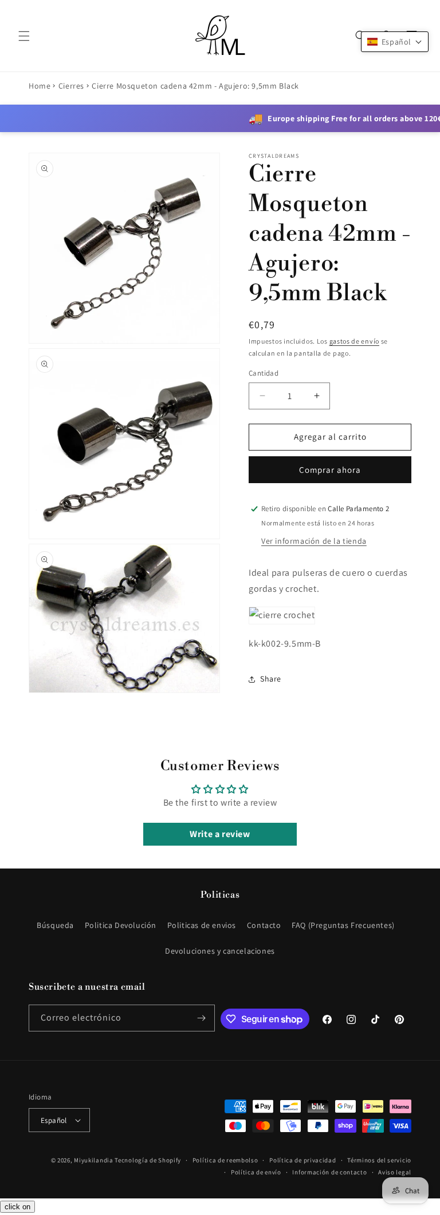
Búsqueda (55, 925)
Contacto (264, 925)
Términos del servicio (379, 1160)
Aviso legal (394, 1172)
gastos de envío (354, 341)
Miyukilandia (93, 1160)
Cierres (71, 86)
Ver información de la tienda (314, 541)
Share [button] (270, 679)
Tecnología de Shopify (148, 1160)
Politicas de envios (201, 925)
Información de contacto (329, 1172)
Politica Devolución (120, 925)
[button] (24, 36)
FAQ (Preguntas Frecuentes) (343, 925)
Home (39, 86)
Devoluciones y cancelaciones (220, 951)
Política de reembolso (225, 1160)
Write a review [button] (220, 834)
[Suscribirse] (201, 1018)
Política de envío (256, 1172)
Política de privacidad (302, 1160)
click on (17, 1206)
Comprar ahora (330, 469)
